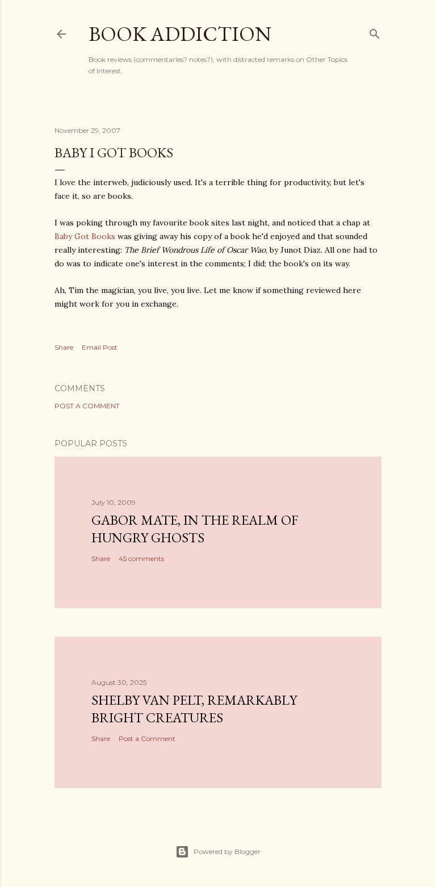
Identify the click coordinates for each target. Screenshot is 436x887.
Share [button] (63, 347)
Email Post (100, 347)
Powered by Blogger (227, 851)
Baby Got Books (84, 236)
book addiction (180, 33)
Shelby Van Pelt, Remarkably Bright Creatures (194, 708)
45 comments (141, 558)
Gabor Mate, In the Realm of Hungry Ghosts (194, 528)
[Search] (375, 31)
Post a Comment (87, 405)
